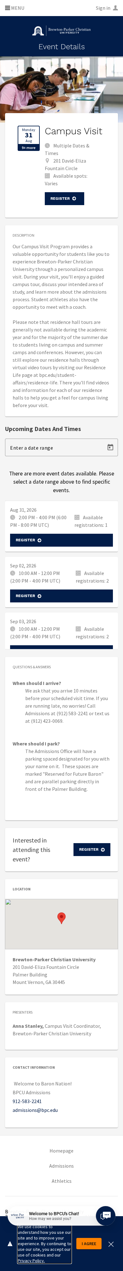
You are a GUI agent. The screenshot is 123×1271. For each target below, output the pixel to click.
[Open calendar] (110, 447)
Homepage (61, 1150)
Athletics (62, 1180)
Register (60, 198)
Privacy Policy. (31, 1260)
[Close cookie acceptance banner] (111, 1243)
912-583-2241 (27, 1101)
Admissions (61, 1165)
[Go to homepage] (61, 30)
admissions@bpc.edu (35, 1110)
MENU (17, 8)
